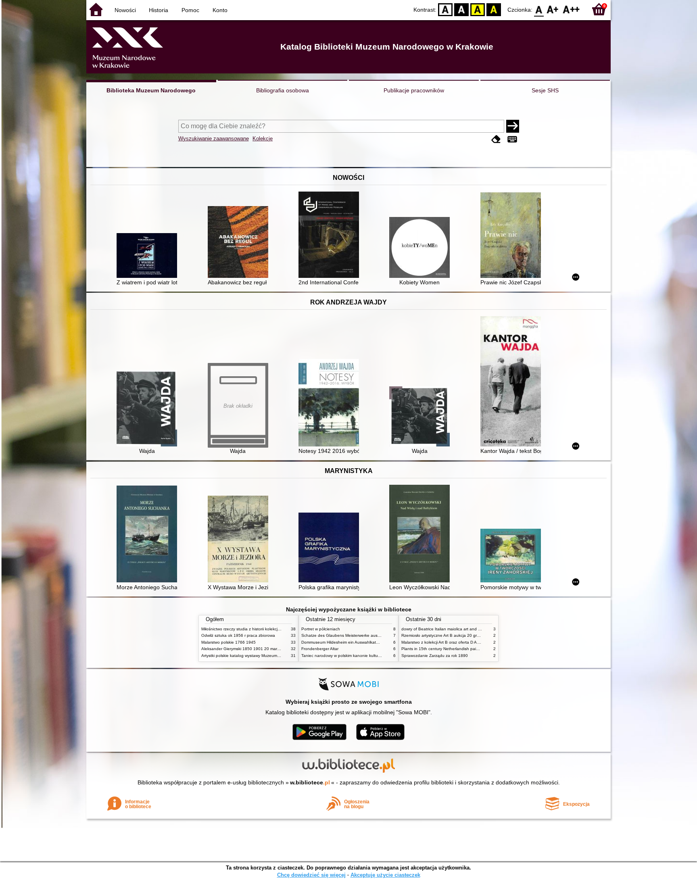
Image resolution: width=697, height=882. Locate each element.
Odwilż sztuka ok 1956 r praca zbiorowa (238, 635)
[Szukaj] (512, 126)
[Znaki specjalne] (512, 139)
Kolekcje (263, 139)
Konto (220, 10)
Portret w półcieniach (320, 629)
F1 (553, 9)
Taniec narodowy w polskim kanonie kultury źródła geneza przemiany (365, 655)
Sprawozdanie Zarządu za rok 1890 (434, 655)
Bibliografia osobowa (282, 90)
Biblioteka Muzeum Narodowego (151, 90)
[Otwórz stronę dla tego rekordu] (149, 256)
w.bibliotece (310, 782)
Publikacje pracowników (414, 90)
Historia (158, 10)
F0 (539, 9)
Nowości (125, 10)
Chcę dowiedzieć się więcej (311, 875)
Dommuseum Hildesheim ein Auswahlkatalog (342, 642)
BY (493, 9)
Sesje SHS (545, 90)
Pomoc (190, 10)
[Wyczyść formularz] (496, 139)
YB (477, 9)
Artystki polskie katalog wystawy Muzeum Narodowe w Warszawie (261, 655)
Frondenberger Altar (319, 648)
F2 (571, 9)
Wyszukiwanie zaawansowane (213, 139)
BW (461, 9)
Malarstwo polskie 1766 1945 (228, 642)
